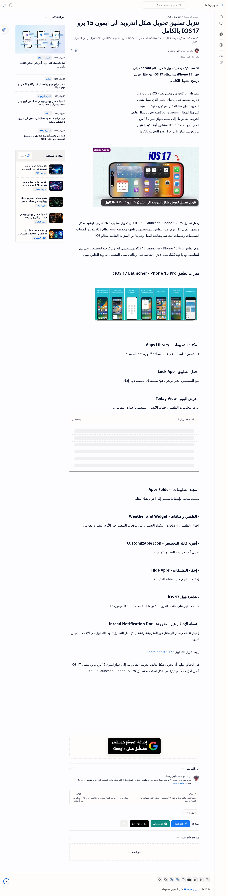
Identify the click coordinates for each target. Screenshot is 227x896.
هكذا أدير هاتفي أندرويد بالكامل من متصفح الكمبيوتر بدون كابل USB (44, 137)
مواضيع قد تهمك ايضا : (185, 419)
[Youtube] (189, 879)
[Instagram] (177, 879)
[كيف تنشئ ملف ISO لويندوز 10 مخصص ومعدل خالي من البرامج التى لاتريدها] (166, 797)
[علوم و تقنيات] (180, 50)
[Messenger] (183, 879)
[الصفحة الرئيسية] (221, 16)
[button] (221, 4)
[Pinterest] (165, 879)
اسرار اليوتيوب (44, 96)
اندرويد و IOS (45, 130)
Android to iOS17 (159, 652)
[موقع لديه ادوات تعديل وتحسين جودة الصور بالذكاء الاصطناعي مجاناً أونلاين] (102, 797)
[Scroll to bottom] (6, 881)
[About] (221, 55)
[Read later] (76, 50)
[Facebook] (207, 879)
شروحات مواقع (44, 57)
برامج (48, 79)
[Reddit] (159, 879)
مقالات (48, 113)
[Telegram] (195, 879)
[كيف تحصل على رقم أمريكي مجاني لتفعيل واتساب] (40, 39)
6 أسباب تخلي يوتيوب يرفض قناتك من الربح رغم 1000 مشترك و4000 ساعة (41, 103)
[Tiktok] (171, 879)
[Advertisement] (100, 94)
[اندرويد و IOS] (190, 812)
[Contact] (221, 62)
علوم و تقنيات (210, 5)
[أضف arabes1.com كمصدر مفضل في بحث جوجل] (134, 746)
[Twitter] (201, 879)
